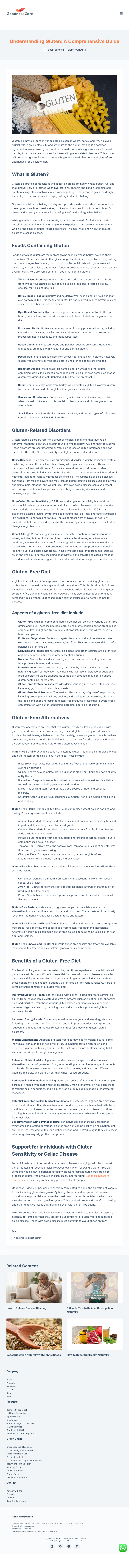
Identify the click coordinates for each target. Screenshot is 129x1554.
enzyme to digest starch (27, 1237)
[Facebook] (60, 1546)
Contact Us (11, 1494)
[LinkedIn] (52, 1546)
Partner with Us (14, 1491)
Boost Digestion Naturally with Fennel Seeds (33, 1354)
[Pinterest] (77, 1546)
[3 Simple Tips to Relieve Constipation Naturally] (95, 1287)
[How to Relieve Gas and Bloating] (34, 1287)
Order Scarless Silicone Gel (19, 1447)
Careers (10, 1389)
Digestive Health (77, 50)
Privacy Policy (13, 1474)
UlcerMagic (11, 1420)
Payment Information (16, 1477)
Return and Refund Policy (18, 1463)
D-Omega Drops (14, 1426)
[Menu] (121, 13)
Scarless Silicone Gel (16, 1410)
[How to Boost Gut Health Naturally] (95, 1334)
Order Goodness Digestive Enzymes (24, 1460)
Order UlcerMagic (15, 1457)
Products (10, 1383)
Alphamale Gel (13, 1416)
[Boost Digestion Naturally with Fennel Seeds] (34, 1334)
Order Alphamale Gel (16, 1453)
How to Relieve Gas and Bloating (26, 1308)
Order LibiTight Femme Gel (19, 1450)
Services (10, 1386)
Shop (8, 1393)
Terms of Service (14, 1470)
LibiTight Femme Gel (16, 1413)
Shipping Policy (13, 1467)
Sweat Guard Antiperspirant (20, 1433)
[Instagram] (69, 1546)
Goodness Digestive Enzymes (21, 1423)
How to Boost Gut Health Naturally (88, 1354)
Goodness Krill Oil (15, 1430)
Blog (8, 1396)
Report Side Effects (16, 1501)
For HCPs (11, 1497)
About (9, 1379)
